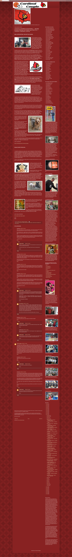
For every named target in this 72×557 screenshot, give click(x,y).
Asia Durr (18, 222)
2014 (47, 489)
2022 (47, 408)
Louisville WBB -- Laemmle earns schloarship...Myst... (51, 464)
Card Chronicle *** (48, 267)
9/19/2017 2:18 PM (25, 303)
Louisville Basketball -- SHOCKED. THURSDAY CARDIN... (51, 426)
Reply (17, 261)
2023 (47, 407)
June (47, 479)
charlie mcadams (19, 343)
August (48, 477)
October (48, 417)
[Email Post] (29, 221)
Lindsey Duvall (26, 222)
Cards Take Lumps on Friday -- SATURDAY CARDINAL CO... (51, 448)
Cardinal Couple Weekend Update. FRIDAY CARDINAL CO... (51, 462)
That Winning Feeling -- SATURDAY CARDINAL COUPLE (51, 435)
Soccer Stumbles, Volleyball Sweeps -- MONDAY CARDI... (52, 444)
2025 (47, 405)
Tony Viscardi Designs (49, 276)
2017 (47, 414)
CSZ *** (47, 269)
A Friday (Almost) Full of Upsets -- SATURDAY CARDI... (51, 420)
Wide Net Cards (48, 277)
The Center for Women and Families (51, 274)
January (48, 485)
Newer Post (16, 418)
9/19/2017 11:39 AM (23, 317)
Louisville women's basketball (35, 222)
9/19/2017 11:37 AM (27, 290)
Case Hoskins (21, 303)
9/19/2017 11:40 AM (27, 323)
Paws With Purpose (48, 273)
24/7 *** (47, 265)
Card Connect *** (48, 268)
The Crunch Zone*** (48, 275)
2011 (47, 492)
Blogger (40, 550)
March (48, 483)
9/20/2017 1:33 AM (25, 329)
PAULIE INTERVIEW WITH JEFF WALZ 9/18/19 (21, 143)
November (48, 416)
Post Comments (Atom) (21, 420)
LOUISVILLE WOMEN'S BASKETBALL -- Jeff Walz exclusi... (52, 442)
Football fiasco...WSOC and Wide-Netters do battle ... (51, 446)
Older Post (40, 418)
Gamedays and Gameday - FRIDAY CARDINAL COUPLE (51, 450)
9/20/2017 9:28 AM (27, 334)
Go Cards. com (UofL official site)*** (50, 270)
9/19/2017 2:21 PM (24, 343)
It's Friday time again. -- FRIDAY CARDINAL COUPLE (51, 437)
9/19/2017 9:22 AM (22, 228)
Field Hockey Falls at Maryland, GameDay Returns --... (51, 457)
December (48, 415)
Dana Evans (20, 222)
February (48, 484)
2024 (47, 406)
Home (28, 418)
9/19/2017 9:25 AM (27, 243)
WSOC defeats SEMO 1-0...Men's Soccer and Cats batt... (51, 468)
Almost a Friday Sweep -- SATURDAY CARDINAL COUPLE (52, 460)
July (47, 478)
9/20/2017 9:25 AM (27, 389)
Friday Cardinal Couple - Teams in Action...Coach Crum (51, 475)
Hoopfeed (47, 271)
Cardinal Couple (21, 243)
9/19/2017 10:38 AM (23, 254)
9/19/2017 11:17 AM (23, 264)
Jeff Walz (23, 222)
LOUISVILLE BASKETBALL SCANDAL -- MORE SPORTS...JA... (52, 427)
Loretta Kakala (30, 222)
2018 (47, 413)
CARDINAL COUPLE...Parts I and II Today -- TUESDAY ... (51, 429)
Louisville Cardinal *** (49, 272)
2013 (47, 490)
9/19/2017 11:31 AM (23, 273)
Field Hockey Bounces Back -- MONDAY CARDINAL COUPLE (52, 470)
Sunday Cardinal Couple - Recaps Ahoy (52, 459)
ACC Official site (48, 266)
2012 (47, 491)
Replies (19, 288)
